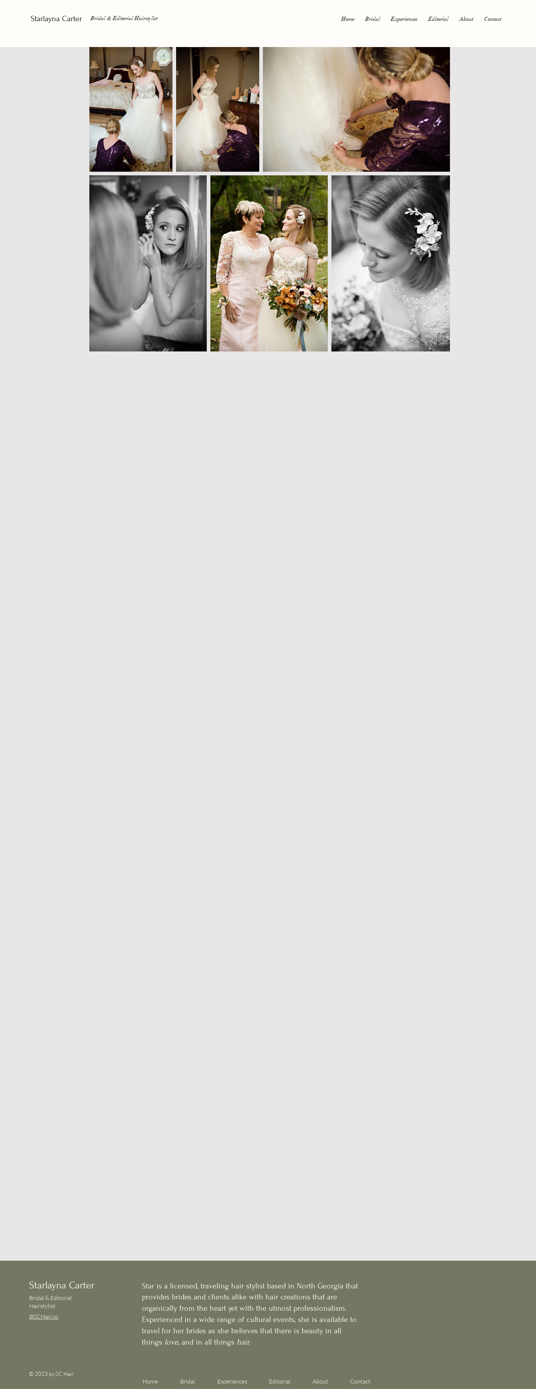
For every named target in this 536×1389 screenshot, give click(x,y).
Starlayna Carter (56, 18)
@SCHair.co (43, 1316)
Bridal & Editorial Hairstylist (124, 18)
